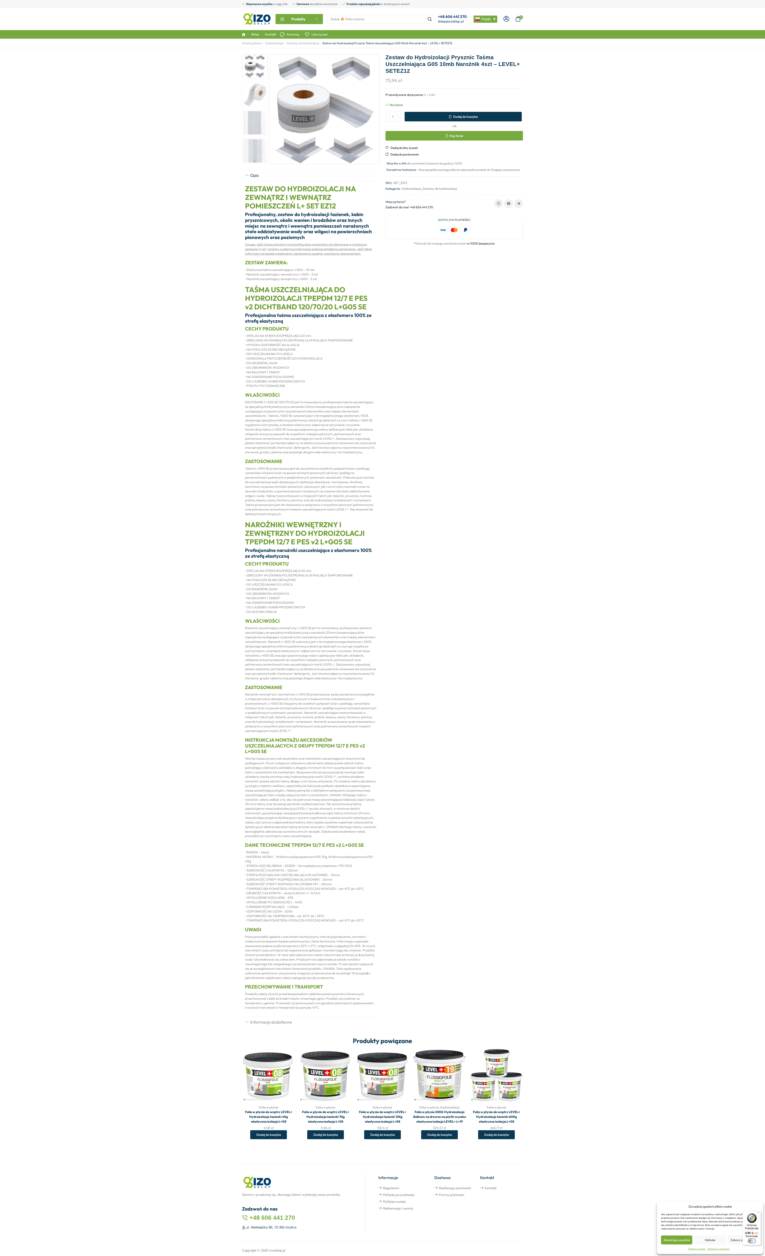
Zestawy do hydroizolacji (303, 43)
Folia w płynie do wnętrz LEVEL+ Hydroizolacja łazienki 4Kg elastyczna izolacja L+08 (268, 1116)
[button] (506, 19)
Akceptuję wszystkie (677, 1240)
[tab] (311, 175)
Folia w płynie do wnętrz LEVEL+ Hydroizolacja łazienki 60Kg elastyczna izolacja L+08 (496, 1116)
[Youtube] (508, 203)
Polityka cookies (696, 1248)
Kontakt (490, 1188)
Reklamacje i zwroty (398, 1208)
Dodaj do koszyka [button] (287, 1075)
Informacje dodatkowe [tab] (271, 1022)
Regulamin (391, 1188)
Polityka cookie (394, 1201)
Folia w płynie (268, 1107)
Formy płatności (451, 1195)
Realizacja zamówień (455, 1188)
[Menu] (758, 1213)
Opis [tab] (254, 175)
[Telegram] (518, 203)
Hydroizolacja (274, 43)
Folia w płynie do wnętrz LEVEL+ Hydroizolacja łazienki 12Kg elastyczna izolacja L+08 (382, 1116)
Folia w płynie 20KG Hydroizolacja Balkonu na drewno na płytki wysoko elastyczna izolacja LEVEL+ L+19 (439, 1116)
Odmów (710, 1240)
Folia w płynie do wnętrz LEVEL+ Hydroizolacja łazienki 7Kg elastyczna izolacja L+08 (325, 1116)
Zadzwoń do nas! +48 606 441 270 (409, 207)
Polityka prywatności (718, 1248)
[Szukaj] (430, 19)
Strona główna (252, 43)
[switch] (752, 1240)
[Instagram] (498, 203)
